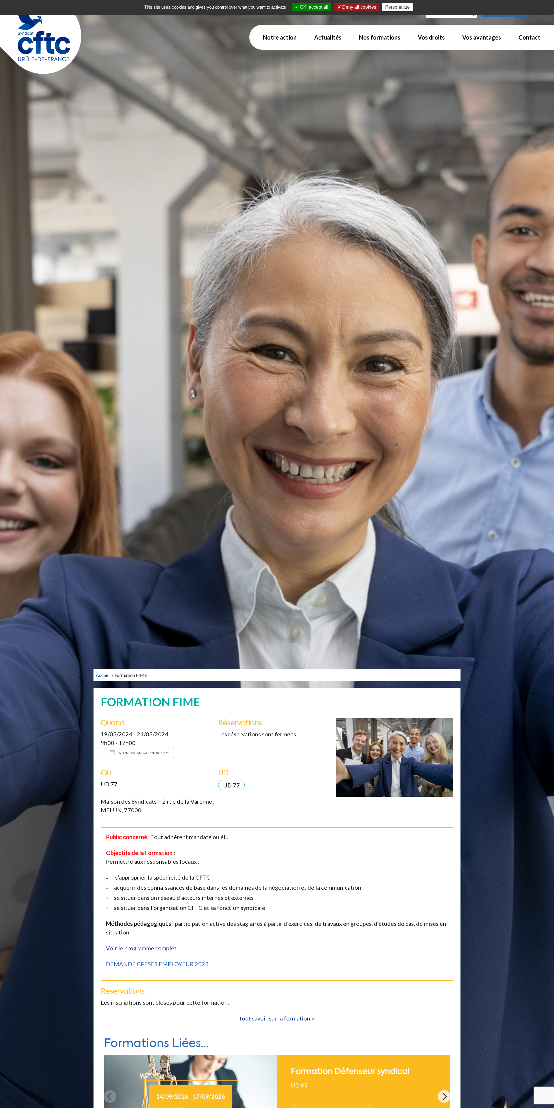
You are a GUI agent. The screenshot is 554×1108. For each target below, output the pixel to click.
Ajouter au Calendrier (141, 753)
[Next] (444, 1096)
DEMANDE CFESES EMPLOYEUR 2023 (157, 963)
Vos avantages (481, 37)
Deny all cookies (358, 7)
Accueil (103, 675)
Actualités (327, 37)
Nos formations (379, 37)
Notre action (280, 37)
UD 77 (109, 784)
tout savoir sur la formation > (277, 1018)
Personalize (397, 7)
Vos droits (431, 37)
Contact (529, 37)
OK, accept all (313, 7)
